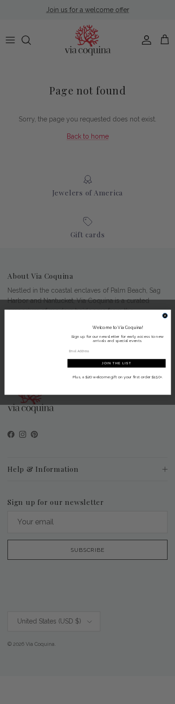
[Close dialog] (165, 315)
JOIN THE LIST (116, 363)
